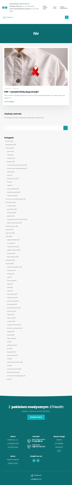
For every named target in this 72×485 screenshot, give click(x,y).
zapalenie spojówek (13, 192)
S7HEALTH (59, 440)
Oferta (7, 236)
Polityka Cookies (13, 463)
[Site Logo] (8, 17)
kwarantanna (11, 209)
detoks (9, 284)
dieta (8, 287)
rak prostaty (10, 338)
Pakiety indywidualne (64, 7)
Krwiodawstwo (11, 304)
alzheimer (10, 158)
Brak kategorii (9, 144)
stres (8, 348)
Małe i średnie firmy (45, 7)
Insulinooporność (12, 178)
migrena (9, 314)
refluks (9, 185)
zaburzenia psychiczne (13, 362)
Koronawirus (9, 202)
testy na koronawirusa (13, 223)
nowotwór (8, 229)
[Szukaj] (65, 128)
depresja (9, 172)
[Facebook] (6, 7)
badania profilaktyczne (13, 267)
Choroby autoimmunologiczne (16, 165)
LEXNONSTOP (59, 447)
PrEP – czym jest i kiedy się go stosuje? (21, 91)
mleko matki (10, 318)
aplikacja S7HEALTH (12, 240)
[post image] (36, 67)
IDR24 (59, 451)
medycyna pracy (10, 226)
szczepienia (10, 352)
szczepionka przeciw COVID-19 (16, 219)
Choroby (8, 148)
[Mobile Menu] (66, 17)
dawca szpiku (11, 280)
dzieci (8, 291)
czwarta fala (10, 206)
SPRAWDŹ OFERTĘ (36, 417)
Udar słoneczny (11, 355)
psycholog (10, 253)
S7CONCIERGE (59, 443)
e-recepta (10, 243)
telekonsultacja (11, 257)
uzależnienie (9, 260)
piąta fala (10, 216)
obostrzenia (10, 212)
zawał (8, 365)
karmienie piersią (12, 301)
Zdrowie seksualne (12, 372)
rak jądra (9, 331)
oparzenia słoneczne (13, 325)
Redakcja (16, 88)
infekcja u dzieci (11, 297)
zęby (8, 379)
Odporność (9, 233)
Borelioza (8, 141)
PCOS (8, 182)
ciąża (8, 277)
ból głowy (10, 274)
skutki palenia (11, 345)
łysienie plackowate (12, 308)
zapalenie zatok (11, 195)
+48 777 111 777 (24, 4)
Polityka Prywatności (13, 459)
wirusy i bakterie (11, 189)
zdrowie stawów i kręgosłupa (15, 376)
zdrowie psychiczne (12, 369)
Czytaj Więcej (9, 102)
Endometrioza (11, 294)
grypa (8, 175)
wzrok (8, 359)
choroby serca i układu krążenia (16, 168)
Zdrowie (8, 263)
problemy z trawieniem (13, 328)
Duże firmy (54, 7)
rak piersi (9, 335)
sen (8, 342)
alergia (9, 155)
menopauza (10, 311)
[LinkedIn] (3, 7)
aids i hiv (9, 151)
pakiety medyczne (12, 250)
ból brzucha (10, 270)
